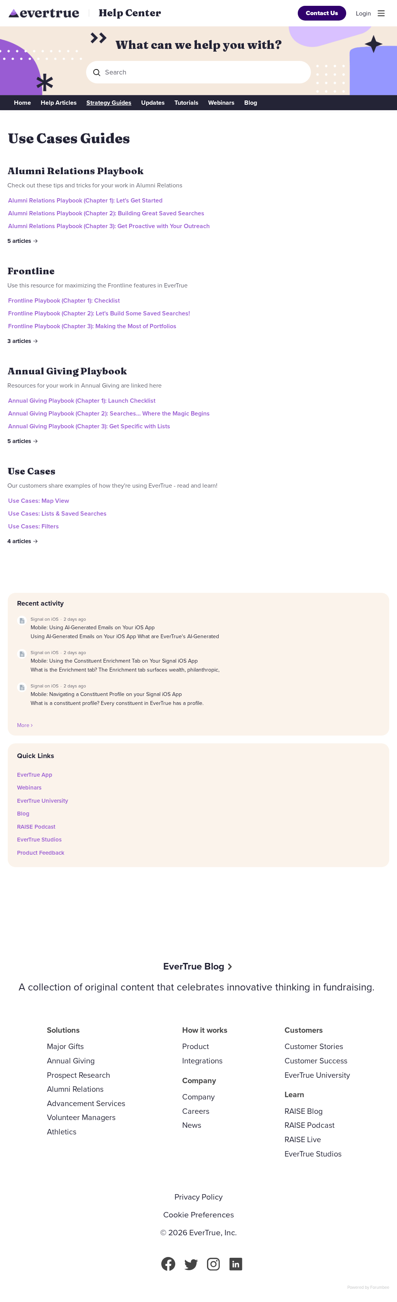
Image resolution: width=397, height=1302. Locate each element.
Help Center (129, 13)
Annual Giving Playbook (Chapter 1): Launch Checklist (81, 400)
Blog (250, 103)
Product (195, 1046)
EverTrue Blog (193, 966)
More (23, 725)
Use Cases (31, 471)
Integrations (202, 1061)
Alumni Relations (75, 1089)
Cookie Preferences (198, 1215)
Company (198, 1097)
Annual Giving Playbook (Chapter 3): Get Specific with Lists (89, 426)
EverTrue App (34, 774)
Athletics (61, 1132)
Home (22, 103)
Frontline (31, 271)
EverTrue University (42, 800)
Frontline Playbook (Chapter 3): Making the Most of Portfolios (92, 326)
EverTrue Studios (39, 839)
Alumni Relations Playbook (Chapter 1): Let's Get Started (85, 200)
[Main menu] (381, 13)
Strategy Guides (108, 103)
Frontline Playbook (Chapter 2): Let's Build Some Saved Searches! (99, 313)
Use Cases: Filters (33, 526)
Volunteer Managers (81, 1117)
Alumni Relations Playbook (75, 171)
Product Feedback (40, 852)
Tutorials (186, 103)
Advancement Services (86, 1103)
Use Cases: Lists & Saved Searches (57, 513)
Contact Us (322, 13)
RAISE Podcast (36, 826)
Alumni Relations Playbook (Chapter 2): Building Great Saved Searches (106, 213)
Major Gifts (65, 1046)
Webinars (221, 103)
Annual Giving (71, 1061)
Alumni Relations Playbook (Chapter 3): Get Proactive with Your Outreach (109, 226)
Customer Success (316, 1061)
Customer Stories (314, 1046)
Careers (195, 1111)
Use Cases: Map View (38, 500)
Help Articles (59, 103)
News (191, 1125)
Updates (153, 103)
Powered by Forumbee (368, 1287)
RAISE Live (303, 1139)
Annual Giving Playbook (67, 371)
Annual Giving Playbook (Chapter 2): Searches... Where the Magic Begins (109, 413)
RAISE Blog (304, 1111)
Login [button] (363, 13)
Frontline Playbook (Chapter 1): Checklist (64, 300)
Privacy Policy (198, 1197)
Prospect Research (78, 1075)
